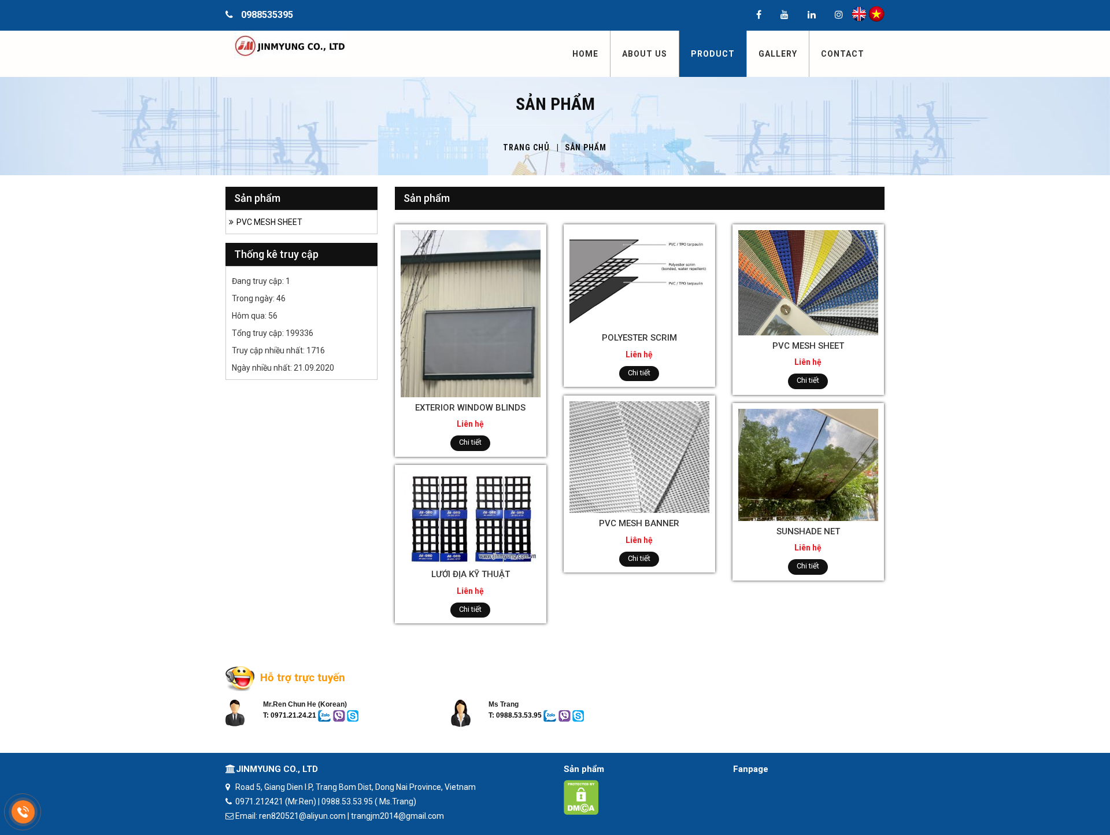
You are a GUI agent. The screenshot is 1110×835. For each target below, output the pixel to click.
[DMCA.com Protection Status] (581, 796)
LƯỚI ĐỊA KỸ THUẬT (470, 574)
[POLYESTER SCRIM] (639, 278)
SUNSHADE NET (808, 531)
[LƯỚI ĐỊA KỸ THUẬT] (471, 516)
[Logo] (308, 44)
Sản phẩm (584, 769)
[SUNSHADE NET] (808, 464)
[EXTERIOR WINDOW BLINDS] (471, 312)
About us (644, 53)
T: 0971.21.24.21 (289, 715)
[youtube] (784, 15)
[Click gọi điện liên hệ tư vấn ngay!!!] (23, 812)
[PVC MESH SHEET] (808, 281)
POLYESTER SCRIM (639, 337)
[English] (859, 13)
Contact (842, 53)
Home (585, 53)
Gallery (777, 53)
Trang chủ (526, 147)
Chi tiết (470, 442)
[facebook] (759, 15)
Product (713, 53)
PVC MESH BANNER (639, 523)
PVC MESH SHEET (808, 346)
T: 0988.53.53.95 (516, 715)
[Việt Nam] (876, 13)
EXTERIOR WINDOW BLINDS (470, 407)
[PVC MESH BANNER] (639, 456)
